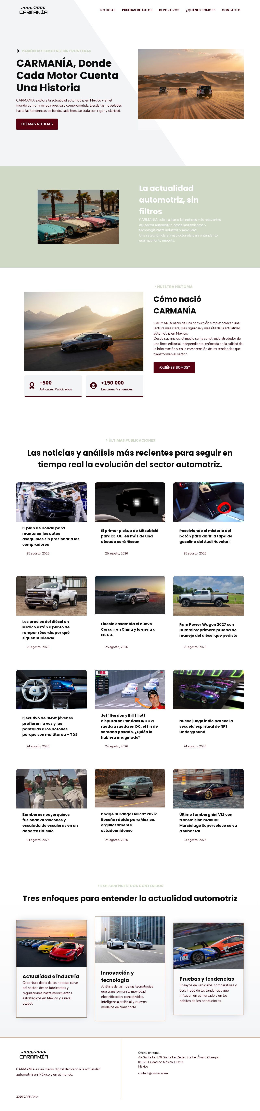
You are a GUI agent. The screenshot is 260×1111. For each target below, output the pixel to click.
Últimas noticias (37, 124)
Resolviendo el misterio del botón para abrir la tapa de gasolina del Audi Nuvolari (205, 536)
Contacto (231, 10)
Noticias (108, 10)
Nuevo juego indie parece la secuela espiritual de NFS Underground (206, 726)
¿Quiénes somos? (200, 10)
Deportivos (169, 10)
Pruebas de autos (137, 10)
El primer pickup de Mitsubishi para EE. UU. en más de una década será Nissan (129, 536)
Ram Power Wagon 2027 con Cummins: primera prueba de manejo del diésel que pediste (208, 630)
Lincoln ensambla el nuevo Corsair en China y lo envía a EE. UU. (128, 629)
